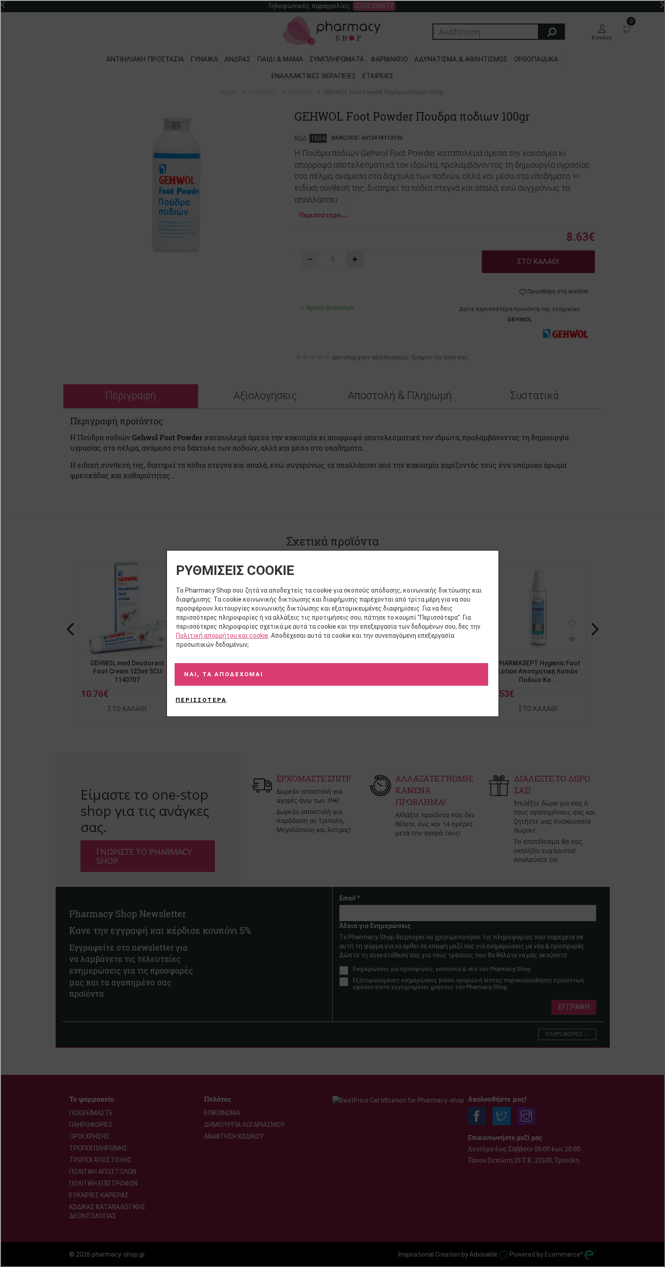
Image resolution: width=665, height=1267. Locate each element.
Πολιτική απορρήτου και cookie (222, 635)
